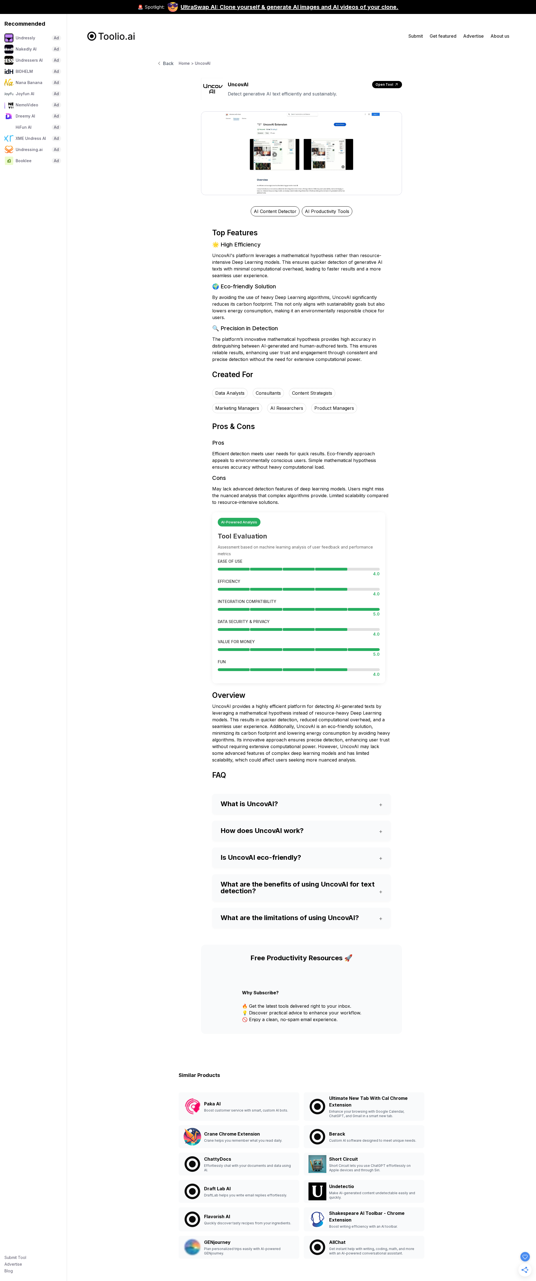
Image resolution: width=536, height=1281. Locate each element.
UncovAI (202, 63)
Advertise (13, 1264)
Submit (415, 36)
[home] (111, 36)
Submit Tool (15, 1257)
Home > (186, 63)
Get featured (443, 36)
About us (499, 36)
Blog (8, 1270)
